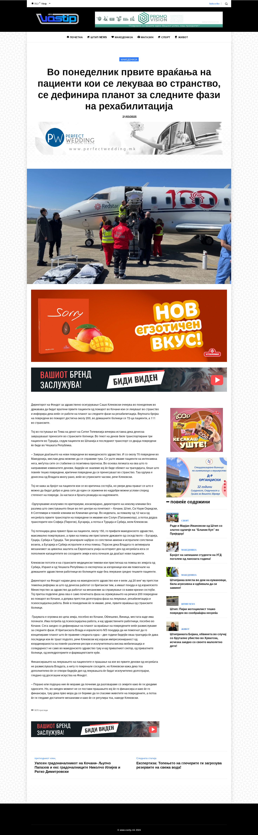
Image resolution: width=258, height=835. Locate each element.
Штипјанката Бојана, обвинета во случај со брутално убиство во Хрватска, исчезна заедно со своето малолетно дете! (198, 640)
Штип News (188, 604)
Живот (185, 629)
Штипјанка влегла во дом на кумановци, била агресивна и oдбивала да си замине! (198, 584)
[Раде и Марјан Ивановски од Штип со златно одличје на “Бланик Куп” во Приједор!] (172, 518)
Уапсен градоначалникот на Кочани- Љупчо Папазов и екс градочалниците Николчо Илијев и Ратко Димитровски (77, 767)
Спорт (185, 521)
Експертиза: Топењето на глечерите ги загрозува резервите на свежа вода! (179, 765)
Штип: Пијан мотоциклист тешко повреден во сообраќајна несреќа (194, 611)
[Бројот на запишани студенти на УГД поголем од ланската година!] (172, 547)
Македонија (129, 59)
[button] (226, 3)
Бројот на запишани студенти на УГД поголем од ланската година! (195, 557)
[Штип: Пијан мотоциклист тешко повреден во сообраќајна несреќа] (172, 601)
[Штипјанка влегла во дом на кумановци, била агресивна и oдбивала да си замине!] (172, 572)
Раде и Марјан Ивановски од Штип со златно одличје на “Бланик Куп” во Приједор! (196, 530)
